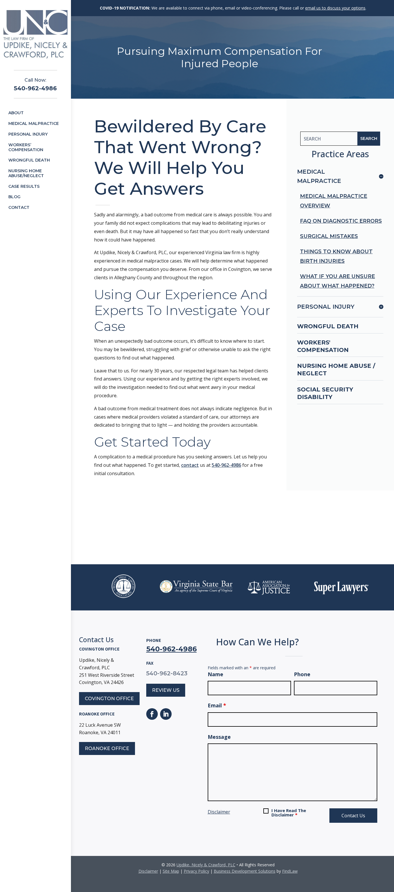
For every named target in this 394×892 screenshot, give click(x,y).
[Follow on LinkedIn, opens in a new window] (166, 714)
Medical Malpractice (33, 123)
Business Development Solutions (244, 871)
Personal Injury (28, 134)
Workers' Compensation (323, 346)
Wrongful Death (29, 160)
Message (219, 736)
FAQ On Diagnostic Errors (341, 221)
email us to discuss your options (335, 8)
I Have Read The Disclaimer (288, 812)
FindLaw (290, 871)
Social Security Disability (325, 393)
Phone (302, 674)
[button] (388, 850)
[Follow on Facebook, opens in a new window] (152, 714)
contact (190, 465)
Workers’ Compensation (25, 147)
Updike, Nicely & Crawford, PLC (206, 864)
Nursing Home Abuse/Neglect (26, 173)
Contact (18, 207)
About (16, 112)
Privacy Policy (196, 871)
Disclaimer (219, 812)
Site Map (171, 871)
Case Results (24, 186)
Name (215, 674)
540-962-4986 (35, 88)
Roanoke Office (107, 748)
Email (217, 705)
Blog (14, 196)
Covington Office (109, 698)
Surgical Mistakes (329, 236)
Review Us (165, 690)
